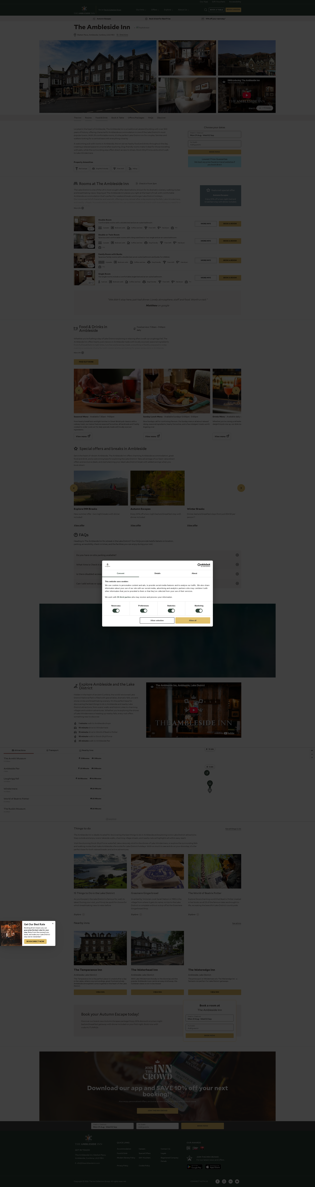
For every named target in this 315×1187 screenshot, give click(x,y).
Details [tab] (158, 573)
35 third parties (124, 597)
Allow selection (157, 620)
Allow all (192, 620)
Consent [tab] (120, 573)
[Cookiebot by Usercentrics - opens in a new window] (199, 565)
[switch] (143, 611)
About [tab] (194, 573)
